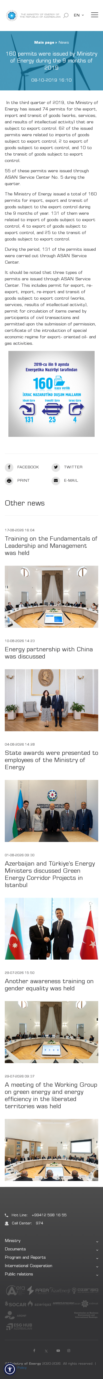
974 (39, 1223)
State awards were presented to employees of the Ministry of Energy (51, 761)
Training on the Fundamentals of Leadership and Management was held (51, 546)
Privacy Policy (16, 1368)
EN (77, 15)
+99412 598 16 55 (49, 1215)
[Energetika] (33, 15)
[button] (10, 1369)
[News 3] (51, 394)
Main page (44, 43)
